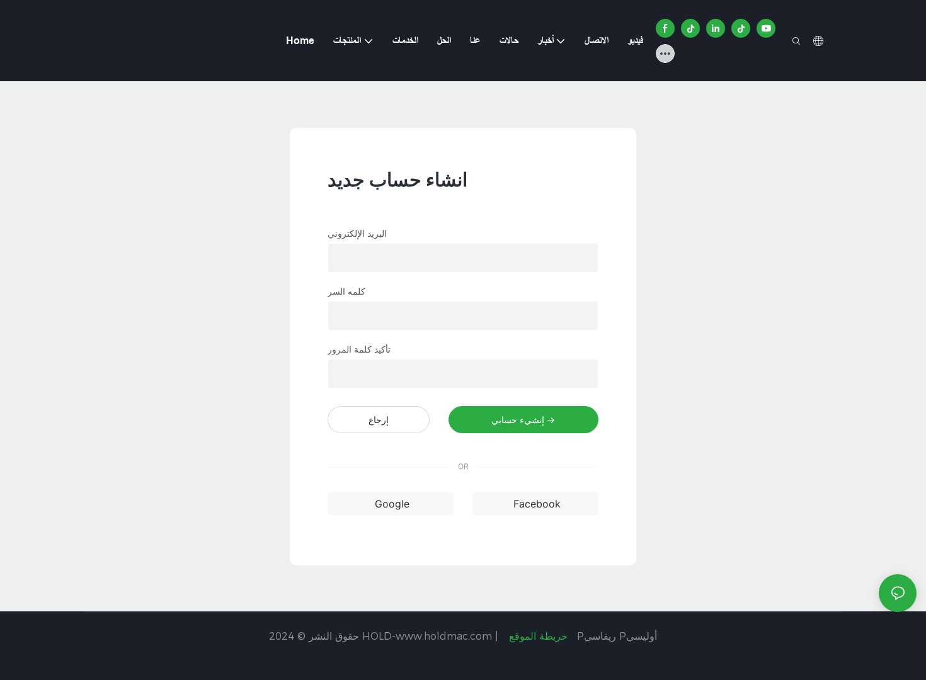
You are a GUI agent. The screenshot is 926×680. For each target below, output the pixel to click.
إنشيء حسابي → (523, 419)
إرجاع (379, 419)
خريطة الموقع (538, 636)
